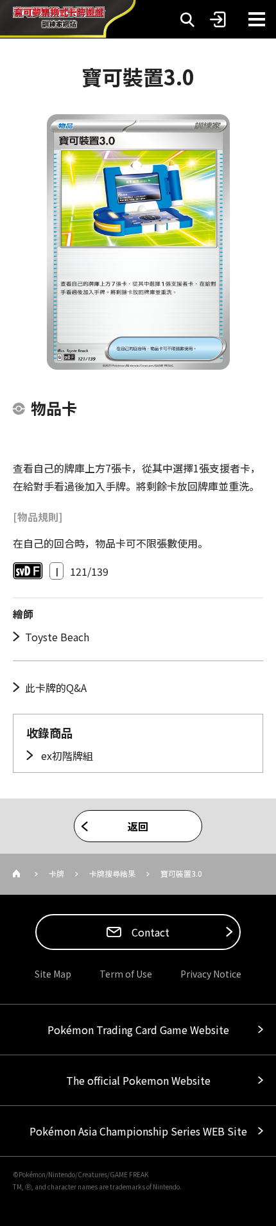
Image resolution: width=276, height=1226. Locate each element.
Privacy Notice (210, 973)
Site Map (53, 973)
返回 (138, 826)
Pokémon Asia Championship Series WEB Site (138, 1131)
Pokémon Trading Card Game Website (138, 1029)
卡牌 (56, 873)
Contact (149, 932)
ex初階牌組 (66, 755)
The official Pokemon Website (138, 1080)
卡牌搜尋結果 (112, 873)
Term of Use (125, 973)
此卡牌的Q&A (56, 687)
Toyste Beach (57, 636)
